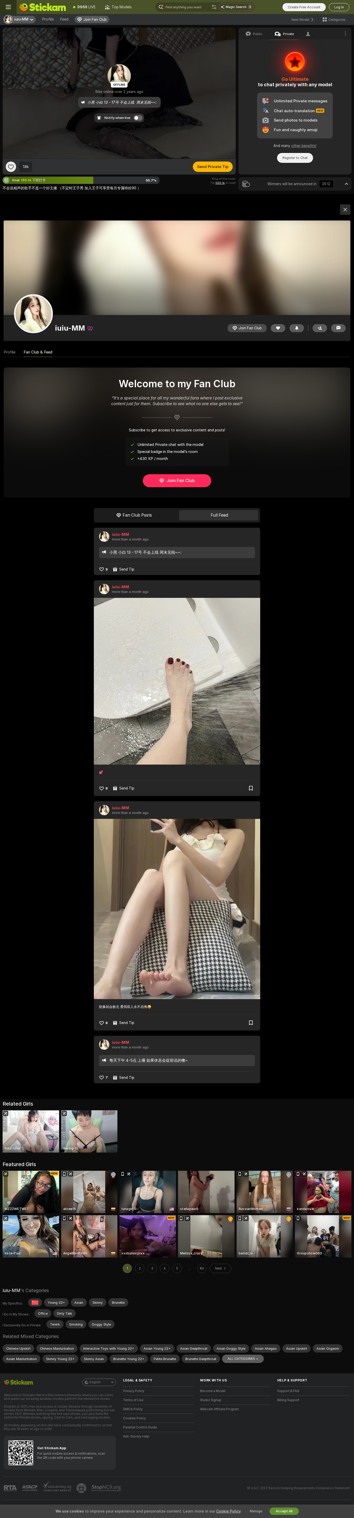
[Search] (214, 7)
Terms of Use (133, 1400)
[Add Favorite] (11, 167)
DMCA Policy (133, 1409)
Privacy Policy (133, 1391)
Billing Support (288, 1400)
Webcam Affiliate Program (219, 1409)
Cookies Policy (134, 1418)
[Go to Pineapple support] (81, 1488)
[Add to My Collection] (251, 788)
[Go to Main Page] (42, 7)
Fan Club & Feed (38, 352)
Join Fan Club (181, 480)
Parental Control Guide (140, 1427)
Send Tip (126, 569)
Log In (339, 7)
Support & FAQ (288, 1391)
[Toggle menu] (8, 7)
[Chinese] (35, 1302)
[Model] (345, 209)
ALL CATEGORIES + (243, 1359)
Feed (64, 19)
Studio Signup (210, 1400)
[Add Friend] (320, 328)
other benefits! (303, 146)
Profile (48, 19)
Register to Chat (295, 158)
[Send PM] (338, 328)
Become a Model (212, 1391)
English (95, 1382)
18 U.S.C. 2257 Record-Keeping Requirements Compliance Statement (298, 1488)
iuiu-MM (120, 534)
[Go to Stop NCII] (106, 1488)
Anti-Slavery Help (136, 1436)
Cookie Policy (228, 1511)
